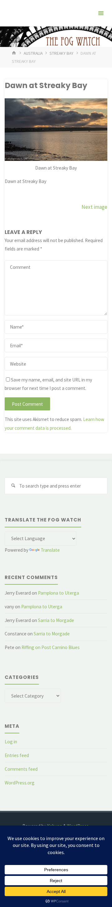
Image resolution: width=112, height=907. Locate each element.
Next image (94, 206)
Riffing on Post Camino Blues (50, 647)
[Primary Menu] (101, 13)
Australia (33, 53)
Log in (11, 742)
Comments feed (21, 769)
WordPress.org (20, 783)
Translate (50, 550)
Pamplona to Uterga (58, 593)
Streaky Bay (61, 53)
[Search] (13, 486)
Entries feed (17, 755)
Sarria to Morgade (56, 620)
